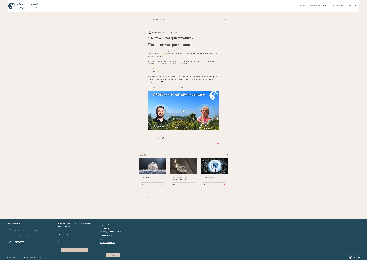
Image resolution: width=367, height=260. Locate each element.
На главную (105, 228)
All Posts (141, 19)
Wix (44, 257)
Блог (102, 239)
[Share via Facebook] (149, 138)
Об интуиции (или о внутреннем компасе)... (180, 178)
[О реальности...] (214, 166)
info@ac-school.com (23, 236)
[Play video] (183, 110)
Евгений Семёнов (28, 5)
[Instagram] (22, 242)
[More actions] (218, 32)
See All (226, 154)
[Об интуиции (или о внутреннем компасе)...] (183, 166)
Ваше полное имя (63, 234)
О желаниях (145, 177)
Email (59, 241)
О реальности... (208, 177)
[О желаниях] (152, 166)
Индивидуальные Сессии (110, 231)
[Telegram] (16, 242)
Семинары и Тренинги (109, 235)
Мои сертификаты (107, 242)
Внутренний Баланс (29, 8)
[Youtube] (19, 242)
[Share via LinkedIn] (158, 138)
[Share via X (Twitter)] (154, 138)
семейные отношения (156, 19)
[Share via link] (163, 138)
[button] (226, 19)
